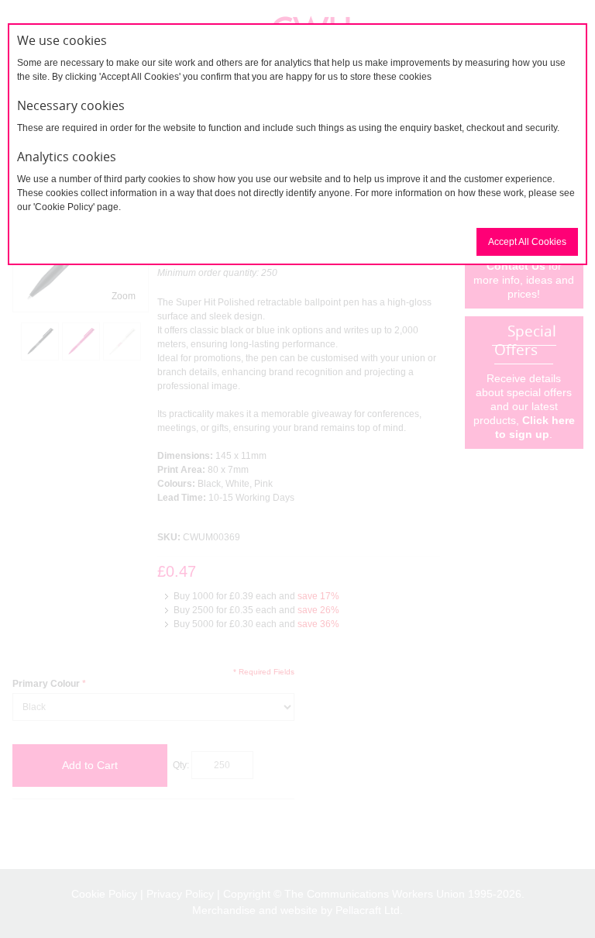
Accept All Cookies (527, 241)
